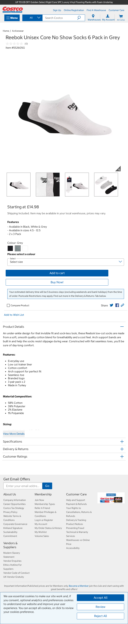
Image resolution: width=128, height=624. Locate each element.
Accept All (101, 598)
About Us (9, 494)
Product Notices (74, 524)
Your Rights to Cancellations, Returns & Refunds (79, 512)
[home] (12, 10)
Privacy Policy (10, 512)
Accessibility (73, 548)
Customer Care (76, 494)
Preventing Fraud (75, 528)
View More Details (14, 433)
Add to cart (57, 273)
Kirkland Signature (12, 528)
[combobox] (32, 17)
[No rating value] (15, 43)
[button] (81, 18)
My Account (41, 524)
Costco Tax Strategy (13, 508)
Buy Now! (57, 282)
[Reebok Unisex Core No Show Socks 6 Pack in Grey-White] (25, 248)
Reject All (100, 616)
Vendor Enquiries (12, 560)
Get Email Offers (16, 479)
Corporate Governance (15, 524)
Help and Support (75, 500)
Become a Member (79, 585)
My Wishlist (41, 532)
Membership (43, 494)
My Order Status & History (48, 528)
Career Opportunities (14, 504)
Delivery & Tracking (76, 520)
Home (6, 30)
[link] (112, 305)
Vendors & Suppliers (10, 545)
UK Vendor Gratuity (13, 576)
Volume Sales (42, 536)
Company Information (14, 500)
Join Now (39, 500)
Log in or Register (44, 520)
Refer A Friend (42, 508)
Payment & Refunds (76, 504)
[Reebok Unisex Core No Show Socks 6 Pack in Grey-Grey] (18, 248)
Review (100, 607)
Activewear (18, 30)
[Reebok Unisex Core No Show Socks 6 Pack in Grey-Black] (10, 248)
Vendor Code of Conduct (16, 572)
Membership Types (45, 504)
